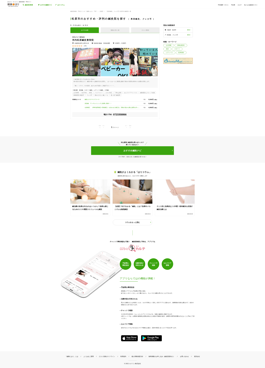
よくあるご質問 (89, 356)
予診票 (233, 5)
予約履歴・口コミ (223, 5)
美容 (167, 49)
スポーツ (177, 49)
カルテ (240, 5)
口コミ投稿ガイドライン (107, 356)
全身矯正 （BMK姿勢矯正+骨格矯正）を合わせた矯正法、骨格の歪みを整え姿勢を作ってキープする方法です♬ (113, 107)
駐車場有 (181, 52)
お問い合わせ (184, 356)
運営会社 (197, 356)
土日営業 (168, 45)
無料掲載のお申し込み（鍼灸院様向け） (162, 356)
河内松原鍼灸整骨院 (83, 40)
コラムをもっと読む (132, 222)
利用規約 (123, 356)
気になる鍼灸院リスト (251, 5)
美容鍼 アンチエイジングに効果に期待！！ (98, 103)
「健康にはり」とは (71, 356)
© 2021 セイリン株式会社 (132, 363)
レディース (169, 52)
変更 (188, 30)
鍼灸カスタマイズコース (92, 99)
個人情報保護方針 (137, 356)
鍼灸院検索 (29, 5)
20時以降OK (181, 45)
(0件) (85, 45)
